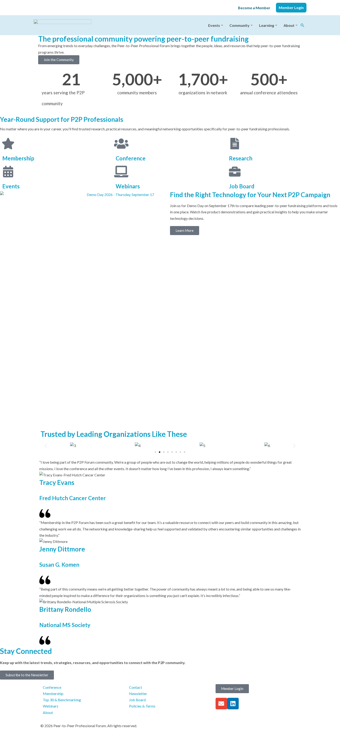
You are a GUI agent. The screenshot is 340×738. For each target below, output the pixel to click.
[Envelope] (221, 703)
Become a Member (254, 8)
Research (240, 158)
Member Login (291, 7)
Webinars (128, 186)
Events (11, 186)
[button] (222, 25)
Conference (130, 158)
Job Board (241, 186)
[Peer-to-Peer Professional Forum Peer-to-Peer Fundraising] (62, 25)
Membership (18, 158)
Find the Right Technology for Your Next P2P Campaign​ (250, 195)
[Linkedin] (233, 703)
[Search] (302, 25)
